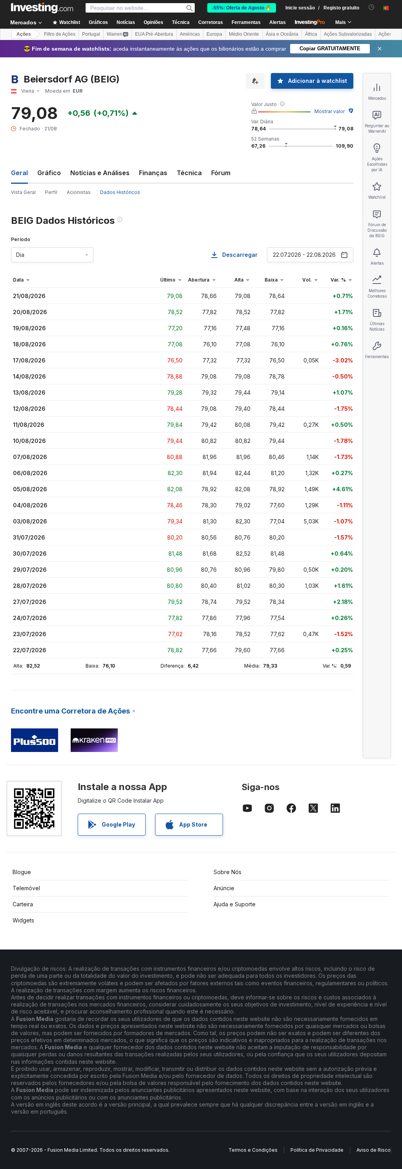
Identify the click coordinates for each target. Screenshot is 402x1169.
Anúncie (224, 888)
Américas (190, 34)
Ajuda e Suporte (235, 904)
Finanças (153, 173)
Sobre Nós (227, 872)
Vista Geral (23, 192)
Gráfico (49, 173)
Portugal (91, 34)
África (311, 34)
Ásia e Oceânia (282, 34)
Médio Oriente (244, 34)
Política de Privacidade (317, 1150)
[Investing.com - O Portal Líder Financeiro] (42, 7)
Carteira (23, 904)
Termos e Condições (253, 1150)
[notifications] (371, 7)
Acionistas (79, 192)
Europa (214, 34)
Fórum (220, 173)
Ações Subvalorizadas (348, 34)
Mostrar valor (329, 111)
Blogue (22, 872)
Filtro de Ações (59, 34)
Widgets (23, 920)
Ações (23, 34)
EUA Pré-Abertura (154, 34)
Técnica (189, 173)
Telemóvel (26, 888)
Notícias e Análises (100, 173)
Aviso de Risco (373, 1150)
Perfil (51, 192)
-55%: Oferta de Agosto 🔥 (241, 8)
